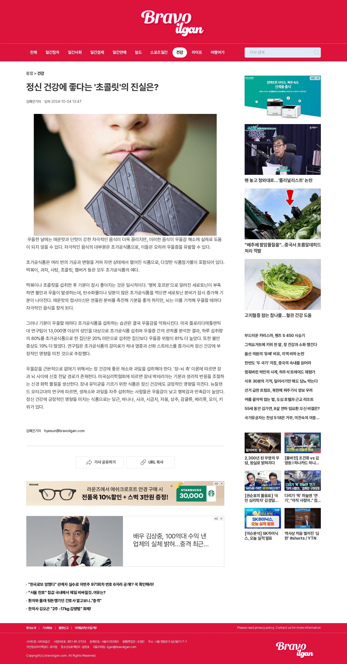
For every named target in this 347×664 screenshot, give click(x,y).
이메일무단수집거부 (86, 628)
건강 (179, 52)
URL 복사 (155, 462)
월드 (138, 52)
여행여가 (217, 52)
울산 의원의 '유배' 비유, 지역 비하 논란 (274, 353)
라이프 (197, 52)
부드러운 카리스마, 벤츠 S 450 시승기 (275, 335)
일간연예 (119, 52)
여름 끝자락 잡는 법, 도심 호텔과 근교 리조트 (279, 399)
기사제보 (47, 628)
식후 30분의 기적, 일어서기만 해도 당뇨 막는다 (281, 381)
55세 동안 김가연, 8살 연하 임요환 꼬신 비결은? (282, 408)
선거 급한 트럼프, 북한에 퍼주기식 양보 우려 (279, 390)
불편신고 (63, 628)
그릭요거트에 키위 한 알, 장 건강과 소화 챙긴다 (281, 344)
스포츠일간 (159, 52)
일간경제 (97, 52)
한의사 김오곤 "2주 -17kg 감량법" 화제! (59, 608)
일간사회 (75, 52)
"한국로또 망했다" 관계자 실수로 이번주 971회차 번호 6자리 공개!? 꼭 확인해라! (91, 584)
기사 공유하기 (105, 462)
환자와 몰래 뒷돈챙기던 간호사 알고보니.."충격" (65, 600)
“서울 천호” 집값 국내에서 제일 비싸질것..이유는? (67, 592)
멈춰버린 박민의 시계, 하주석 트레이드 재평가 (280, 372)
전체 (33, 52)
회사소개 (31, 628)
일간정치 (52, 52)
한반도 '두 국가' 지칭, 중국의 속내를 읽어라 (278, 363)
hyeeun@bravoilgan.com (64, 431)
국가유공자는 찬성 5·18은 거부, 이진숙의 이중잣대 (282, 418)
